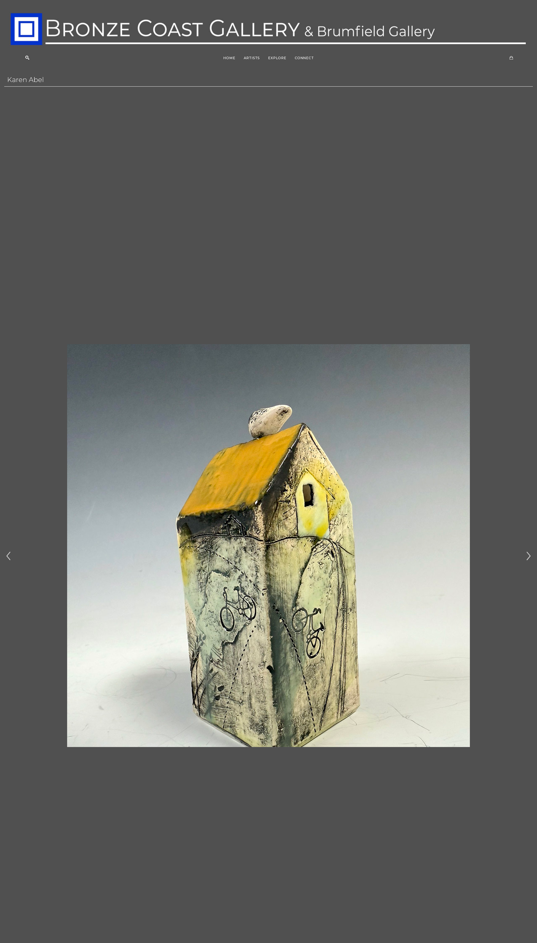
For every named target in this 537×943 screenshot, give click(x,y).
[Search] (27, 58)
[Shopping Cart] (511, 58)
